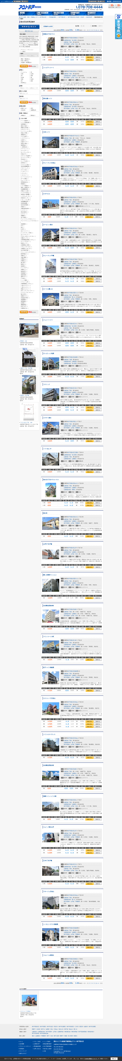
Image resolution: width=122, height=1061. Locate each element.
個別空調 (24, 275)
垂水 (71, 42)
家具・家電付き (26, 187)
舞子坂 (66, 1029)
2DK (32, 75)
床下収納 (24, 217)
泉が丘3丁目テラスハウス (51, 479)
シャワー (24, 210)
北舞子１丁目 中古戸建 (26, 368)
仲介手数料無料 (47, 1046)
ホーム (21, 1041)
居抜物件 (24, 273)
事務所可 (24, 134)
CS (22, 225)
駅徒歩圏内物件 (47, 1044)
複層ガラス (24, 296)
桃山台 (71, 1029)
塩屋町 (76, 357)
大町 (75, 640)
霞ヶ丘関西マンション (50, 575)
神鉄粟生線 (67, 1031)
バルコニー (24, 175)
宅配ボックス (25, 238)
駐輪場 (23, 184)
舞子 (48, 1036)
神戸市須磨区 (62, 1026)
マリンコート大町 (48, 636)
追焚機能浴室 (25, 201)
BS (22, 227)
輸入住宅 (24, 294)
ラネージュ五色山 (48, 891)
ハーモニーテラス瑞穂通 (50, 924)
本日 (32, 108)
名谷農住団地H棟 (48, 605)
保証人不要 (24, 133)
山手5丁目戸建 (47, 544)
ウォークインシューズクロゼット (29, 221)
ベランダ (24, 173)
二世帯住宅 (24, 147)
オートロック (25, 234)
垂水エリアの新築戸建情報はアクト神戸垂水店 (69, 1041)
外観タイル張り (26, 191)
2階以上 (24, 255)
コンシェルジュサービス (28, 252)
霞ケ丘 (76, 292)
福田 (75, 609)
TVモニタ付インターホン (28, 236)
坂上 (75, 421)
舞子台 (43, 1029)
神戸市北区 (50, 1026)
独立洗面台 (24, 212)
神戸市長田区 (70, 1026)
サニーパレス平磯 (48, 255)
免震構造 (24, 299)
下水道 (23, 278)
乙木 (75, 323)
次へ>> (97, 30)
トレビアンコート (48, 67)
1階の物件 (24, 257)
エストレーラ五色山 (49, 698)
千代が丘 (76, 135)
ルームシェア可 (26, 157)
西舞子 (33, 1029)
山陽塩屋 (74, 361)
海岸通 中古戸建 (24, 395)
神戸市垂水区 (70, 37)
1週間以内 (33, 110)
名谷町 (38, 1029)
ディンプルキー (26, 241)
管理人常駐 (24, 143)
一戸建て (23, 51)
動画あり (33, 115)
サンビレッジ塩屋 (48, 353)
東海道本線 (91, 1031)
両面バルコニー (26, 289)
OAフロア (24, 306)
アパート (23, 49)
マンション (30, 49)
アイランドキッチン (27, 292)
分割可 (23, 140)
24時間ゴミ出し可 (26, 248)
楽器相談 (24, 124)
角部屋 (23, 266)
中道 (75, 228)
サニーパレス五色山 (49, 163)
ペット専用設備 (26, 122)
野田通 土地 (23, 341)
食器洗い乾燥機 (26, 194)
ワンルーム (24, 72)
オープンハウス (26, 152)
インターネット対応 (27, 232)
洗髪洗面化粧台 (26, 208)
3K (31, 77)
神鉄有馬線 (74, 1031)
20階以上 (24, 260)
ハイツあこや (47, 448)
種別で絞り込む (29, 31)
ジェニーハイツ (48, 320)
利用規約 (21, 1048)
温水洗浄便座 (25, 205)
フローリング (25, 168)
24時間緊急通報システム (28, 239)
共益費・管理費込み (26, 62)
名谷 (76, 44)
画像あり (23, 115)
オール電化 (24, 178)
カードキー (24, 150)
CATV (23, 229)
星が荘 (45, 513)
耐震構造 (24, 301)
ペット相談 (24, 280)
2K (22, 75)
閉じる (114, 1058)
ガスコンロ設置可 (26, 155)
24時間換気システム (27, 283)
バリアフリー (25, 138)
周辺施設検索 (37, 1046)
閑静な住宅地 (25, 127)
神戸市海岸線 (35, 1033)
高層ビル (24, 269)
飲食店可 (24, 271)
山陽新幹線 (60, 1031)
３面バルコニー (26, 287)
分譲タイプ (24, 141)
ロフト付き (24, 170)
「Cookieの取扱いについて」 (91, 1058)
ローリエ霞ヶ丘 (48, 289)
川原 (75, 388)
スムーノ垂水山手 (48, 827)
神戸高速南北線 (44, 1033)
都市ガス (24, 276)
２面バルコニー (26, 285)
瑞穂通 (76, 671)
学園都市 (77, 142)
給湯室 (23, 303)
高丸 (75, 71)
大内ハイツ (46, 132)
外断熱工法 (24, 308)
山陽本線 (66, 42)
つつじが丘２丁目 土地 (26, 422)
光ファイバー (25, 231)
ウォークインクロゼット (28, 219)
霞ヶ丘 (73, 171)
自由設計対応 (25, 297)
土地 (44, 1051)
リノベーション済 (26, 131)
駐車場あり (24, 253)
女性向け (24, 162)
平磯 (75, 259)
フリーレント (25, 148)
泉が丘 (76, 483)
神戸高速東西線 (82, 1031)
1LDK (32, 74)
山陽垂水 (74, 75)
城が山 (76, 102)
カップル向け (25, 161)
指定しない (24, 108)
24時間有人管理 (26, 245)
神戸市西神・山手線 (69, 44)
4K (22, 81)
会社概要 (21, 1044)
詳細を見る (89, 57)
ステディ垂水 (47, 417)
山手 (75, 547)
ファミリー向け (26, 164)
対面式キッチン (26, 198)
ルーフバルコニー (26, 177)
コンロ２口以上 (26, 192)
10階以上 (24, 259)
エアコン (24, 213)
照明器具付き (25, 182)
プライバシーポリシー (25, 1046)
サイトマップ (22, 1051)
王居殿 (76, 452)
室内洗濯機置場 (26, 166)
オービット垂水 (48, 224)
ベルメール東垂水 (48, 955)
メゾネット (24, 171)
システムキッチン (26, 196)
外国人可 (24, 154)
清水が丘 (61, 1029)
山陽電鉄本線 (67, 40)
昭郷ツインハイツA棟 (49, 796)
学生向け (24, 159)
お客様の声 (37, 1044)
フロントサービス (26, 246)
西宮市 (81, 1026)
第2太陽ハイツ (47, 98)
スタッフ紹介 (37, 1041)
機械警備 (24, 304)
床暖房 (23, 215)
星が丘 (76, 517)
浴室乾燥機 (24, 203)
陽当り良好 (24, 126)
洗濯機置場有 (25, 189)
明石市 (56, 1026)
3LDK (32, 79)
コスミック (46, 384)
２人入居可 (24, 136)
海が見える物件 (47, 1048)
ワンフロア (24, 267)
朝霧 (65, 1036)
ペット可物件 (46, 1041)
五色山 (76, 166)
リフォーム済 (25, 282)
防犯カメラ (24, 243)
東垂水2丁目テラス (49, 34)
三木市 (76, 1026)
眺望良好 (24, 145)
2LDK (22, 77)
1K (31, 72)
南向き (23, 264)
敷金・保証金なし (25, 59)
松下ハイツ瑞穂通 (48, 667)
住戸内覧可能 (25, 250)
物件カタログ (22, 1053)
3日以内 (23, 110)
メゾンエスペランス (49, 734)
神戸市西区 (43, 1026)
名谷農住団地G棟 (48, 765)
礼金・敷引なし (25, 60)
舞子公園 (56, 1036)
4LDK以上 (23, 82)
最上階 (23, 262)
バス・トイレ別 (26, 199)
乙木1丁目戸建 (47, 860)
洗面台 (23, 206)
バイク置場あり (26, 185)
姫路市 (86, 1026)
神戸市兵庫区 (92, 1026)
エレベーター (25, 180)
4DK (32, 81)
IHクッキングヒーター (27, 290)
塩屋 (71, 359)
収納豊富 (24, 224)
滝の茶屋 (74, 40)
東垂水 (76, 37)
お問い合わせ (37, 1048)
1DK (22, 74)
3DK (22, 79)
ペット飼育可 (25, 120)
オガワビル (46, 193)
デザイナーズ (25, 129)
